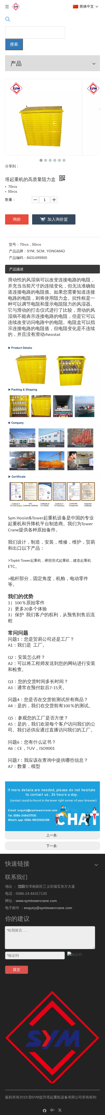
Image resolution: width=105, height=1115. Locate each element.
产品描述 (16, 269)
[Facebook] (45, 1110)
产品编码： (18, 258)
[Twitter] (60, 1110)
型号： (14, 244)
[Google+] (52, 1110)
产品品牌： (18, 251)
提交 (16, 969)
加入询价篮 (57, 219)
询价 (17, 219)
